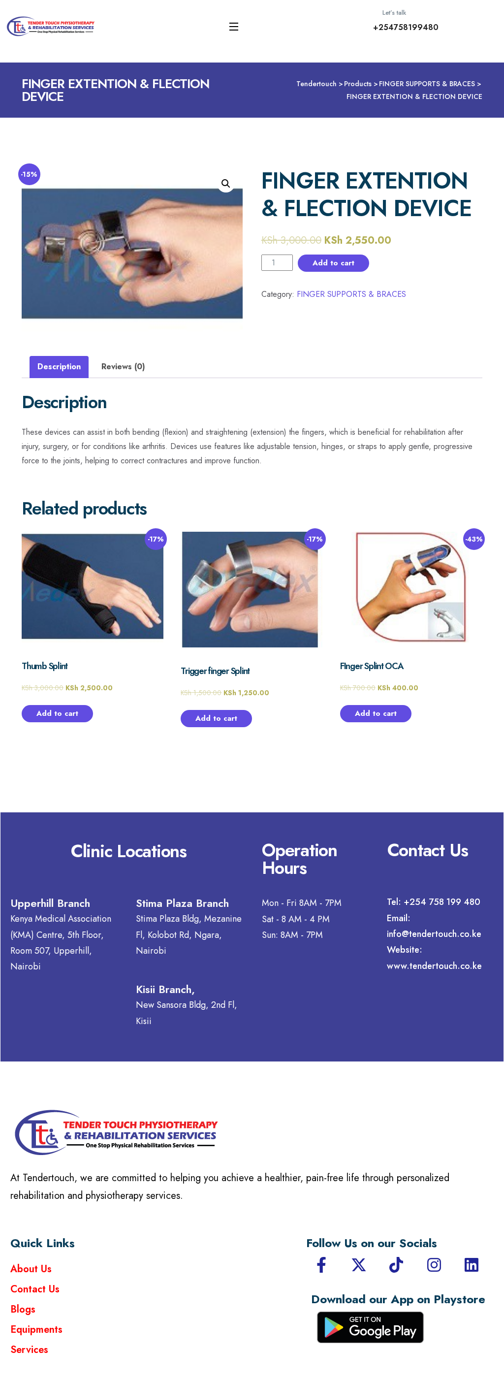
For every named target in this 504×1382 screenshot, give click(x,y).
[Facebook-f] (321, 1265)
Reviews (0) (123, 366)
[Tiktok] (396, 1265)
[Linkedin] (471, 1265)
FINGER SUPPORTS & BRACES (351, 294)
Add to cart (333, 262)
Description (59, 366)
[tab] (59, 367)
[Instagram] (434, 1265)
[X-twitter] (359, 1265)
